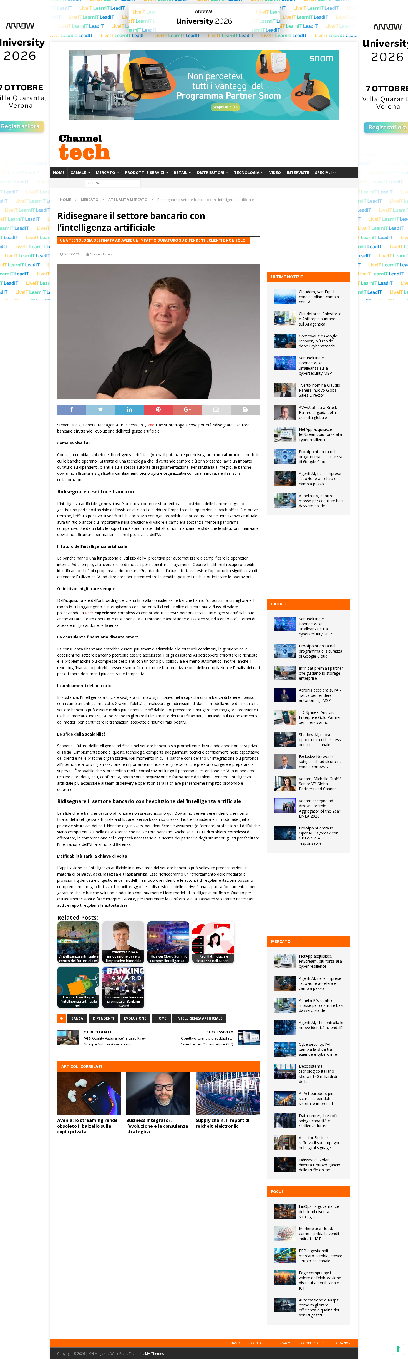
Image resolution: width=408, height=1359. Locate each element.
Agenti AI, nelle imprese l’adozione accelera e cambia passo (320, 478)
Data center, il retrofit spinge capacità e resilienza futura (318, 1120)
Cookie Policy (312, 1343)
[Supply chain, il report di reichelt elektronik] (228, 1093)
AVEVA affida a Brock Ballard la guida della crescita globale (318, 412)
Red (151, 425)
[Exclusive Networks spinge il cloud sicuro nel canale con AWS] (285, 761)
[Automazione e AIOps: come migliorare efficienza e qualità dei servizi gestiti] (285, 1305)
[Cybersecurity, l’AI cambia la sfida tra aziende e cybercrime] (285, 1049)
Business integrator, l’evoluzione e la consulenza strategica (157, 1126)
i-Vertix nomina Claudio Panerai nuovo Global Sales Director (319, 390)
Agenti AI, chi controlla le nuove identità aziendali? (321, 1025)
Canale (78, 172)
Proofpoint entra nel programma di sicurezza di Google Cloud (320, 456)
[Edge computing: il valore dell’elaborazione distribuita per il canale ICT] (285, 1277)
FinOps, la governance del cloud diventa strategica (319, 1211)
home (161, 1018)
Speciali (323, 172)
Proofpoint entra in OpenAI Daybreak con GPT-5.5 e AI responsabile (318, 835)
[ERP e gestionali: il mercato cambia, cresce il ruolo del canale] (285, 1255)
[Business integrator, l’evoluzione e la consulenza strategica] (158, 1093)
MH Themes (154, 1353)
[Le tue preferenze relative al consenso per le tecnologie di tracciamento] (398, 1349)
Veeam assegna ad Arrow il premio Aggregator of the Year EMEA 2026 (319, 808)
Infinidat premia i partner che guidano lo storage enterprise (321, 673)
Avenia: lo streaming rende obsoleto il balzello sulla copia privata (87, 1126)
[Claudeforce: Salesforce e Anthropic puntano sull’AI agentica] (285, 318)
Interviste (298, 172)
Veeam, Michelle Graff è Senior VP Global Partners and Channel (320, 783)
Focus (277, 1191)
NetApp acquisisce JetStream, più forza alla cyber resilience (320, 434)
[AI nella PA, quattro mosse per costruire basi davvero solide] (285, 500)
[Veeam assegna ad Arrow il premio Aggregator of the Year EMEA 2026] (285, 805)
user (89, 612)
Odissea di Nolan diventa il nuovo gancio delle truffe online (319, 1164)
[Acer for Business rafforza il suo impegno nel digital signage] (285, 1142)
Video (275, 172)
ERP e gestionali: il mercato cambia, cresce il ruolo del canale (320, 1255)
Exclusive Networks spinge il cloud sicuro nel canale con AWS (320, 761)
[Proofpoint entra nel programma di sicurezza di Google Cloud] (285, 456)
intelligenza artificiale (199, 1018)
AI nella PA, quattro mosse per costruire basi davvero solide (321, 500)
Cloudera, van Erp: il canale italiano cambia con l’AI (319, 296)
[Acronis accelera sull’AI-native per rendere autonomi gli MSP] (285, 695)
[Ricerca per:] (113, 183)
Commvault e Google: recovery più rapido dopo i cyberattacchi (318, 341)
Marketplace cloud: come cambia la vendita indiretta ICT (320, 1233)
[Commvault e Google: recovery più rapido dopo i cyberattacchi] (285, 341)
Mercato (105, 172)
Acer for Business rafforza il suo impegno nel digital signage (320, 1142)
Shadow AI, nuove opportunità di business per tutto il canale (320, 739)
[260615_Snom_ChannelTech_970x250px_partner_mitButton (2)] (204, 116)
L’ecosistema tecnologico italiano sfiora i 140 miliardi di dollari (318, 1074)
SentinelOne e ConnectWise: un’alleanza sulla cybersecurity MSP (315, 365)
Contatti (258, 1343)
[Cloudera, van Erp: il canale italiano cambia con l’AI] (285, 296)
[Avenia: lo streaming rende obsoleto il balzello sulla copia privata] (89, 1093)
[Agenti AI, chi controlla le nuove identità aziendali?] (285, 1027)
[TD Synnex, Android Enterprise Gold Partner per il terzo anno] (285, 717)
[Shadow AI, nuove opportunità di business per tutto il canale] (285, 739)
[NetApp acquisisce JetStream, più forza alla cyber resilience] (285, 434)
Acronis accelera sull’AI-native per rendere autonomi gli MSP (320, 695)
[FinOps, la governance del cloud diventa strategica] (285, 1211)
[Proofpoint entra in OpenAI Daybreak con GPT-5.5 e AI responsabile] (285, 833)
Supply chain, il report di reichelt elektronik (223, 1123)
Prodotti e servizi (144, 172)
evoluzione (135, 1018)
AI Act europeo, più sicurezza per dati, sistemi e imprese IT (317, 1098)
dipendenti (103, 1018)
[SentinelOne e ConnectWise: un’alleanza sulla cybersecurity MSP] (285, 363)
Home (59, 172)
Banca (77, 1018)
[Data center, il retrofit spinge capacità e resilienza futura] (285, 1120)
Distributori (210, 172)
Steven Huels (101, 254)
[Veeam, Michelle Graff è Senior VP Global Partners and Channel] (285, 783)
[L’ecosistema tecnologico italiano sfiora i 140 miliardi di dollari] (285, 1071)
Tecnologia (247, 172)
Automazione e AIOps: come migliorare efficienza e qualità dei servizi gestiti (319, 1307)
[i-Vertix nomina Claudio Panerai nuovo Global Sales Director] (285, 390)
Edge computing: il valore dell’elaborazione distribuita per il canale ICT (320, 1280)
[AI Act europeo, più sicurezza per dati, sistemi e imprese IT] (285, 1098)
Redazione (343, 1343)
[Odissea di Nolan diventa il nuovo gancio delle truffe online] (285, 1164)
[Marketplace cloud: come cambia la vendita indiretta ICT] (285, 1233)
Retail (180, 172)
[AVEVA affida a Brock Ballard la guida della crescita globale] (285, 412)
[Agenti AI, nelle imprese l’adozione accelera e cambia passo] (285, 478)
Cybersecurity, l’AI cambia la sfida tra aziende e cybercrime (318, 1049)
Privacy (284, 1343)
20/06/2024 (73, 254)
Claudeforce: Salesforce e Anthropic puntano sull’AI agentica (320, 318)
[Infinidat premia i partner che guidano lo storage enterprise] (285, 673)
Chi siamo (232, 1343)
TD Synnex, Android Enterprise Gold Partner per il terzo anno (320, 717)
